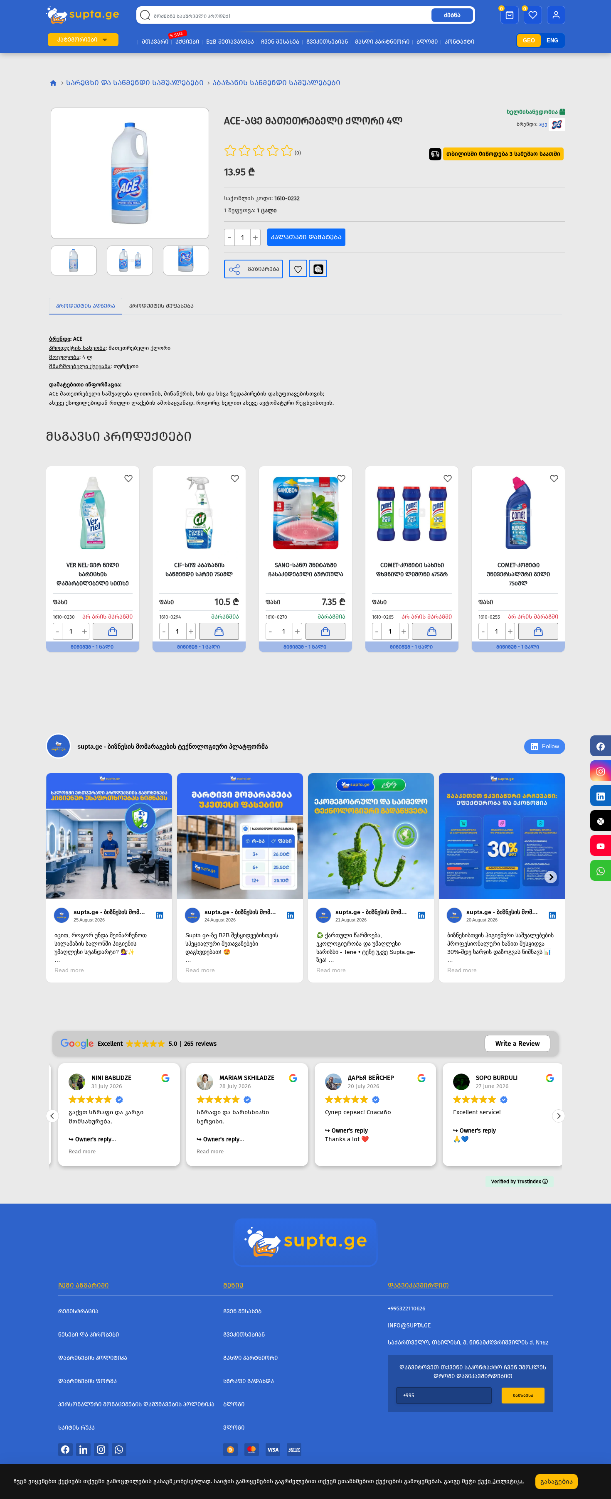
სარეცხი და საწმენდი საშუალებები (135, 82)
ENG (552, 40)
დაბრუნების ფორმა (87, 1381)
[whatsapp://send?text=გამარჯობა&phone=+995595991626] (119, 1449)
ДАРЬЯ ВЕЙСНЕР (365, 1077)
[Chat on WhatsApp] (600, 870)
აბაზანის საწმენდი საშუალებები (276, 82)
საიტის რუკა (76, 1427)
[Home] (305, 1241)
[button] (105, 39)
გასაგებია (556, 1481)
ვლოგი (233, 1427)
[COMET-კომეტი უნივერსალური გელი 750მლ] (518, 512)
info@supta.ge (409, 1325)
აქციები (187, 41)
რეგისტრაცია (78, 1311)
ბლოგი (427, 41)
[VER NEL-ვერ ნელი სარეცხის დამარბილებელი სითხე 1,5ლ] (92, 512)
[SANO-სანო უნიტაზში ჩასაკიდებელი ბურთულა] (305, 512)
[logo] (82, 15)
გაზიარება (263, 269)
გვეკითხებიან (327, 41)
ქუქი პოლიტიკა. (501, 1481)
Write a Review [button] (517, 1043)
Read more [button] (76, 1151)
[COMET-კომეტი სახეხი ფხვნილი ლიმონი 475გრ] (411, 512)
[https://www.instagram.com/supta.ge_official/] (600, 770)
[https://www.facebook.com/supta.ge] (600, 745)
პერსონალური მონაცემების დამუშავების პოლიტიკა (136, 1404)
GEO (529, 40)
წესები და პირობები (88, 1334)
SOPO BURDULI (491, 1077)
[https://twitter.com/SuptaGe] (600, 820)
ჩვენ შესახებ (280, 41)
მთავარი (155, 41)
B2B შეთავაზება (230, 41)
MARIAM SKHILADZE (241, 1077)
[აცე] (557, 124)
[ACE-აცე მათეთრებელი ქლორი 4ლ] (129, 173)
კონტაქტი (459, 41)
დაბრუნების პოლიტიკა (92, 1357)
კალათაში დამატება (306, 237)
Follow (550, 746)
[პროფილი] (556, 15)
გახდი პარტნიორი (382, 41)
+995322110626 (406, 1308)
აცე (543, 124)
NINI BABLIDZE (106, 1077)
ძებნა (452, 15)
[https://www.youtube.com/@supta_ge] (600, 845)
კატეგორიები (77, 39)
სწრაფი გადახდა (248, 1381)
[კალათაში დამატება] (113, 631)
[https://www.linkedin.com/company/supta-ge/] (600, 795)
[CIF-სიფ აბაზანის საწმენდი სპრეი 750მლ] (199, 512)
